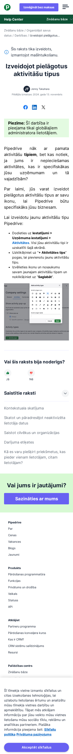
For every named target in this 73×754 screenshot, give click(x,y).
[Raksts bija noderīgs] (7, 373)
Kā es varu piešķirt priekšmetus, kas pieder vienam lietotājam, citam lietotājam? (34, 457)
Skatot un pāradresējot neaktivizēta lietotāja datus (34, 420)
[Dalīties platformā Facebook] (25, 108)
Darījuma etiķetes (19, 442)
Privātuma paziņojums (34, 734)
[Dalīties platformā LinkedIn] (34, 108)
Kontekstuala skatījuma (24, 408)
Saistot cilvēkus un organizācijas (31, 433)
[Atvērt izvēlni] (65, 7)
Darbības (21, 35)
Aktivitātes (20, 243)
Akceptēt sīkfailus (37, 747)
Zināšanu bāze (14, 30)
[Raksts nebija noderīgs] (31, 373)
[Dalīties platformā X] (43, 108)
